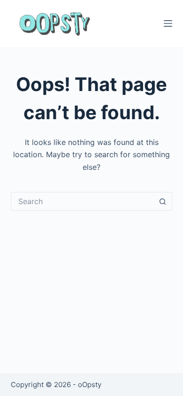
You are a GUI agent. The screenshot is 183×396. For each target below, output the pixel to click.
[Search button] (162, 201)
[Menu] (168, 23)
